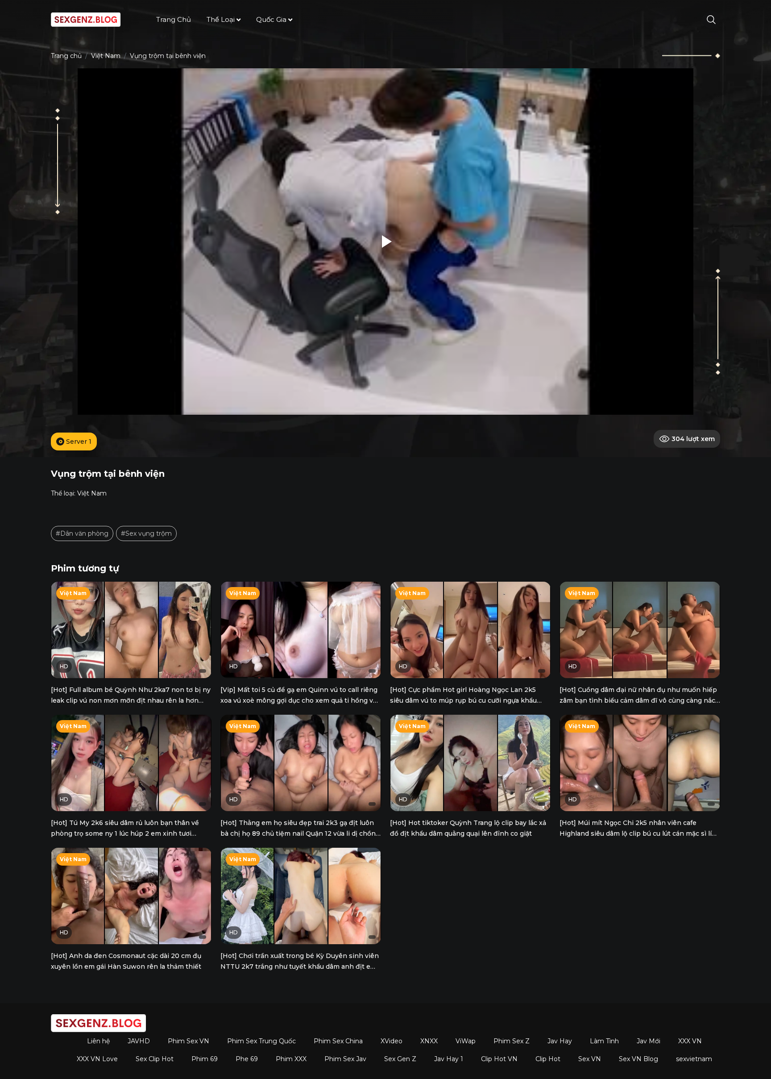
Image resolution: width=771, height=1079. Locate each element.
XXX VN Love (97, 1059)
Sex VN (589, 1059)
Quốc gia (271, 19)
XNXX (429, 1041)
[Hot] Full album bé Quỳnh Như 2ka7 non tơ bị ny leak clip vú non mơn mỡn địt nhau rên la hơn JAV (131, 700)
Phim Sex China (338, 1041)
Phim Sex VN (188, 1041)
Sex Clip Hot (155, 1059)
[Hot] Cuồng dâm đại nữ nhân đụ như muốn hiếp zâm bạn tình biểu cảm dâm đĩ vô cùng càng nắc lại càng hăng (638, 700)
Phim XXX (291, 1059)
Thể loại (221, 19)
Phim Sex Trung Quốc (261, 1041)
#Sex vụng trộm (146, 533)
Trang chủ (173, 19)
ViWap (466, 1041)
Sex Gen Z (400, 1059)
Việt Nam (105, 56)
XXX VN (690, 1041)
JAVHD (139, 1041)
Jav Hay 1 (448, 1059)
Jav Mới (648, 1041)
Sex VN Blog (638, 1059)
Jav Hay (559, 1041)
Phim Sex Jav (345, 1059)
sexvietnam (694, 1059)
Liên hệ (98, 1041)
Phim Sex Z (511, 1041)
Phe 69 (247, 1059)
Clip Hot (547, 1059)
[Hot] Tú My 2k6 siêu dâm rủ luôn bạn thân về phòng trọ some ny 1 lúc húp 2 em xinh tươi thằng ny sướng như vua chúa (125, 833)
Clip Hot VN (499, 1059)
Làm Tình (604, 1041)
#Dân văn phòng (82, 533)
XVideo (391, 1041)
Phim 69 (204, 1059)
